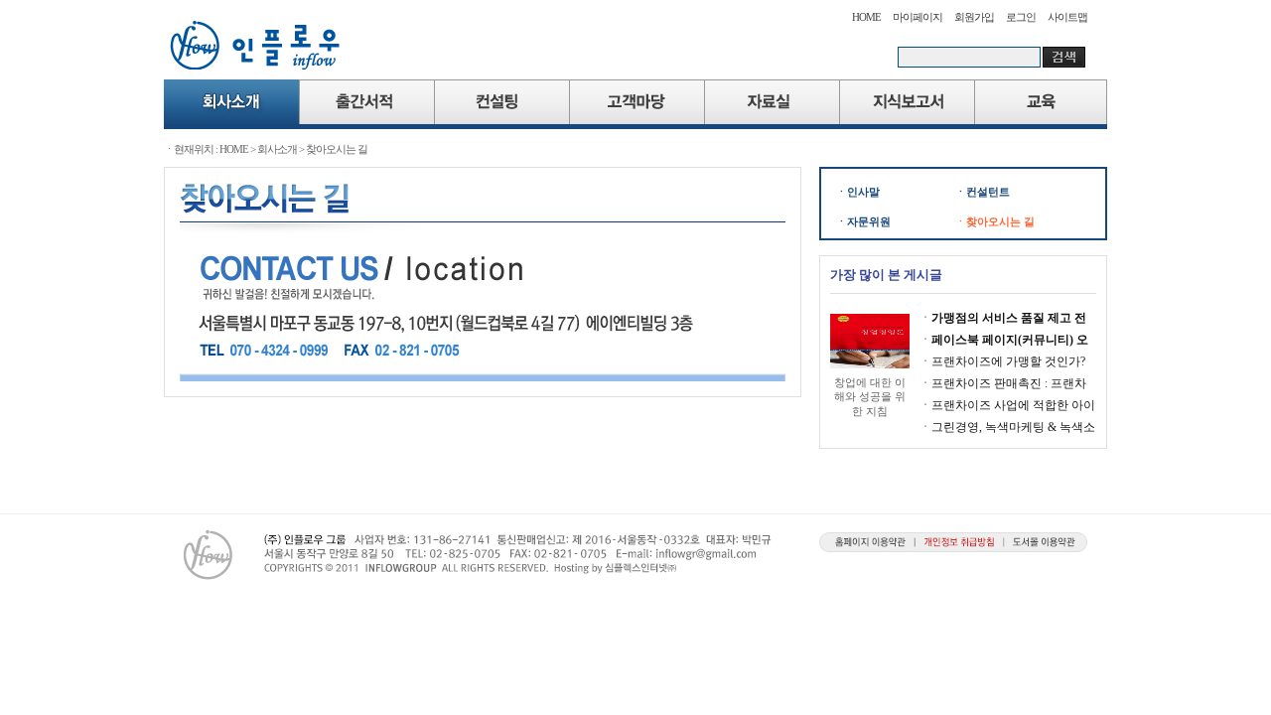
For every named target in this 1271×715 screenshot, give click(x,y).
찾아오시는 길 (336, 149)
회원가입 (974, 17)
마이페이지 (917, 17)
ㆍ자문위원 (863, 221)
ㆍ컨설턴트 (982, 192)
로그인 (1021, 17)
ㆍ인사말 (858, 192)
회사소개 (277, 149)
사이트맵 (1067, 17)
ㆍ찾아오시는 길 (995, 221)
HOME (866, 17)
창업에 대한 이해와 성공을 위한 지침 (870, 396)
